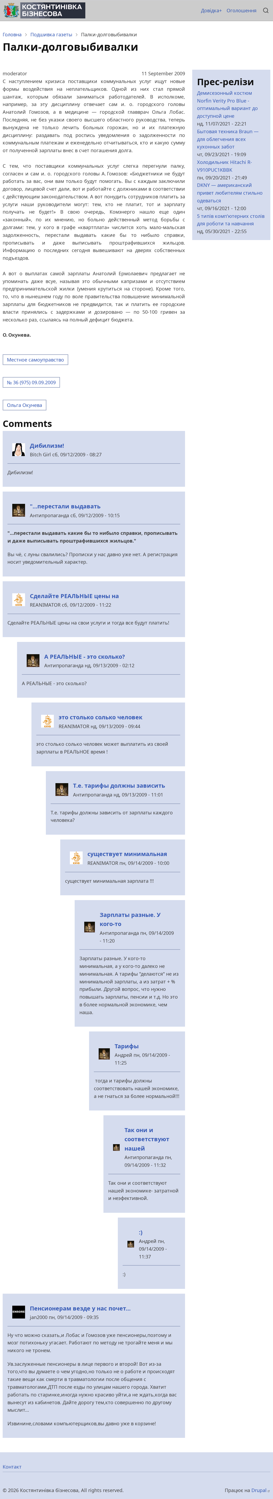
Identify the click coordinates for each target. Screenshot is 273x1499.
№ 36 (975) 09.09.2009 (31, 382)
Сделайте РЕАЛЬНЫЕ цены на (74, 596)
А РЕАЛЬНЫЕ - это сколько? (84, 656)
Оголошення (241, 10)
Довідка (210, 10)
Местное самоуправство (35, 359)
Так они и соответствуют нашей (147, 1139)
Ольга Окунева (24, 405)
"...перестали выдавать (65, 506)
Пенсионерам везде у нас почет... (80, 1308)
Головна (12, 34)
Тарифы (127, 1046)
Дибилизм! (48, 445)
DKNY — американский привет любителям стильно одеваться (230, 193)
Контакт (12, 1466)
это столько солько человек (100, 717)
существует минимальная (127, 854)
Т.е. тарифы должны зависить (119, 785)
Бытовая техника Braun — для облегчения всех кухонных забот (228, 139)
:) (141, 1232)
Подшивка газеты (51, 34)
